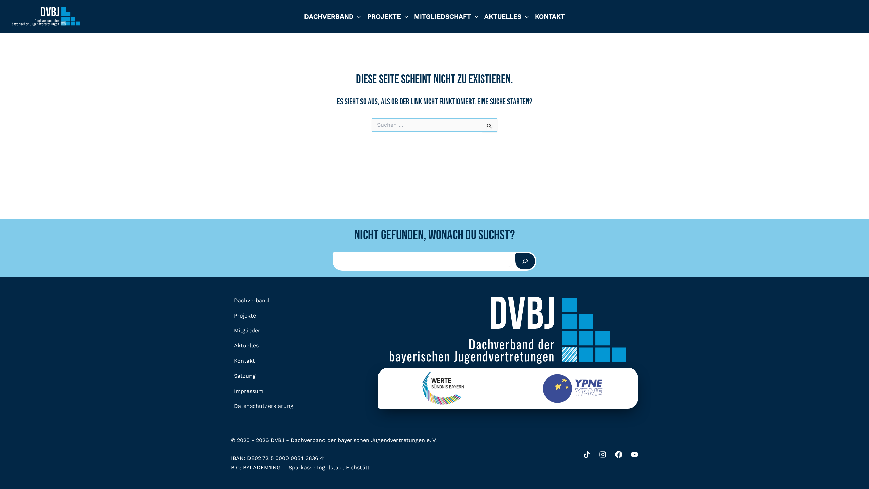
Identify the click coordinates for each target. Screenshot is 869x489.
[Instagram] (602, 454)
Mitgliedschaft (442, 16)
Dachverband (329, 16)
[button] (357, 16)
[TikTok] (586, 454)
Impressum (248, 391)
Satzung (245, 376)
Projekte (384, 16)
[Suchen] (525, 261)
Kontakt (550, 16)
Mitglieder (247, 330)
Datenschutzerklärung (263, 406)
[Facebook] (618, 454)
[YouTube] (634, 454)
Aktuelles (502, 16)
